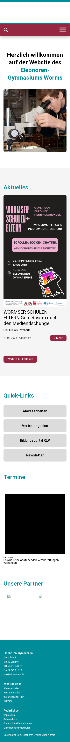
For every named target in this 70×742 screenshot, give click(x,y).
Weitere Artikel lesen (20, 359)
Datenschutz (10, 719)
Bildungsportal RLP (35, 440)
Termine (8, 701)
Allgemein (25, 337)
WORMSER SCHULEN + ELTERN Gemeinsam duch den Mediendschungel (31, 317)
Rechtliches (11, 710)
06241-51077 (15, 666)
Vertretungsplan (35, 426)
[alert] (35, 525)
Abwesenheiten (35, 411)
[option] (35, 270)
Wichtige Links (12, 683)
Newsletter (35, 455)
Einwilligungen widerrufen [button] (17, 727)
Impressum (10, 715)
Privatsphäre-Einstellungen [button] (18, 723)
